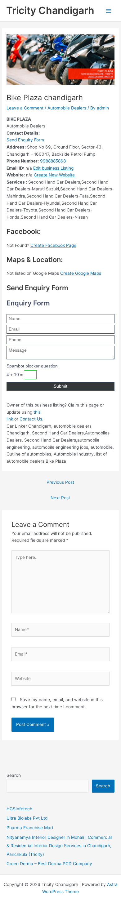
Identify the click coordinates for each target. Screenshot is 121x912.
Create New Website (54, 174)
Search (14, 775)
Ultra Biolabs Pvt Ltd (27, 818)
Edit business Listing (53, 168)
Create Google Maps (80, 273)
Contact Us (31, 418)
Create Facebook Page (53, 245)
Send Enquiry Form (25, 139)
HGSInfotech (19, 808)
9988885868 (53, 160)
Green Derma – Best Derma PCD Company (49, 863)
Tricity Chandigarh (50, 10)
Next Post (60, 497)
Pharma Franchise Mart (30, 827)
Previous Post (60, 482)
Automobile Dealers (66, 107)
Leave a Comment (25, 107)
